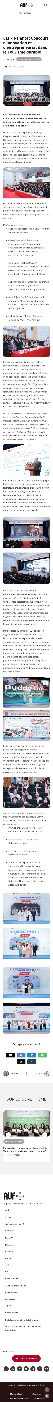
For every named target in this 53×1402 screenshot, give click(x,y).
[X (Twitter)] (10, 1055)
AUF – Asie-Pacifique (16, 67)
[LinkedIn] (31, 1055)
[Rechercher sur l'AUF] (46, 5)
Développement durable (29, 59)
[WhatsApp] (42, 1055)
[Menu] (4, 5)
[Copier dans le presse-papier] (31, 1061)
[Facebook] (21, 1055)
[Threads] (21, 1061)
